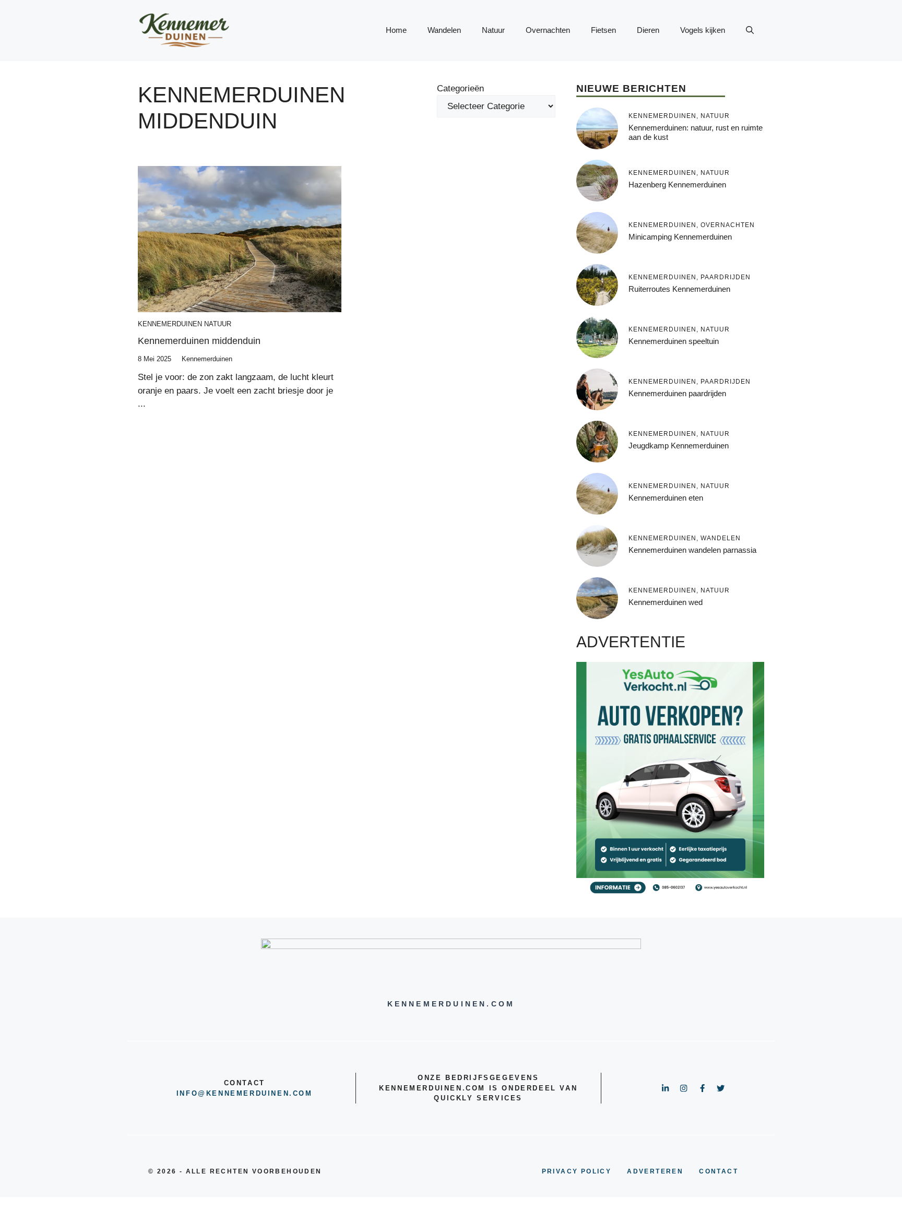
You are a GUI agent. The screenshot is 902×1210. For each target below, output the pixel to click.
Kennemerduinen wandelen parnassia (692, 549)
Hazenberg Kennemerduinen (677, 184)
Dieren (648, 30)
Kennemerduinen (170, 324)
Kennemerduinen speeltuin (673, 341)
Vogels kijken (702, 30)
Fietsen (603, 30)
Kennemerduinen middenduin (199, 341)
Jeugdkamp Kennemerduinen (678, 445)
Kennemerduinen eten (665, 497)
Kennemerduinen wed (665, 602)
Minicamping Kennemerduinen (680, 236)
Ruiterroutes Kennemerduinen (679, 288)
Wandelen (444, 30)
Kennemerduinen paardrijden (677, 393)
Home (396, 30)
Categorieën (460, 88)
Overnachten (548, 30)
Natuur (493, 30)
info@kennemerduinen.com (244, 1093)
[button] (749, 30)
